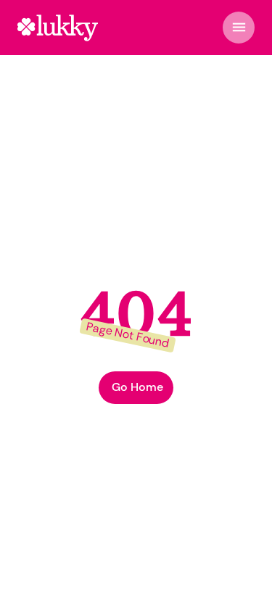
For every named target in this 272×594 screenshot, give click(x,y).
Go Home (137, 387)
